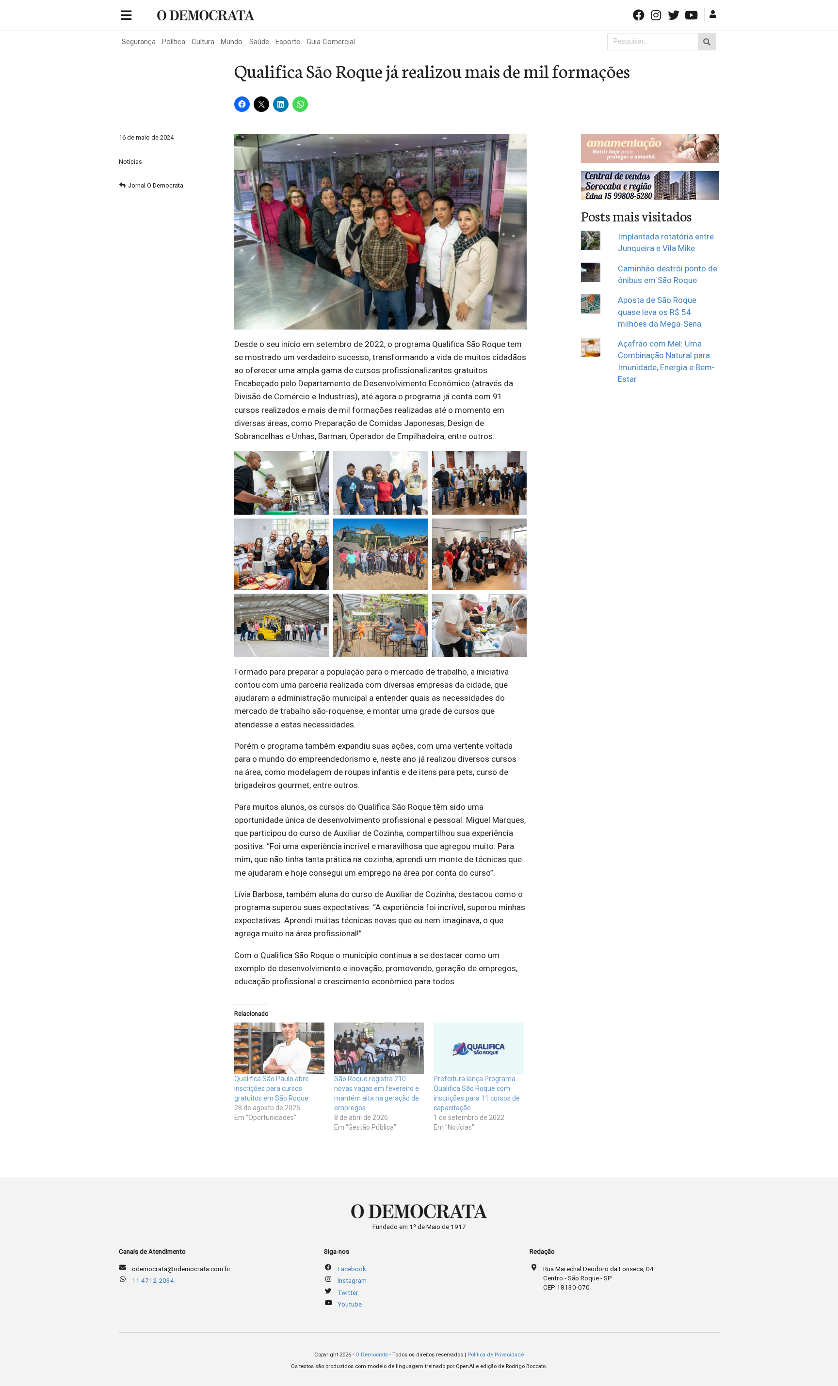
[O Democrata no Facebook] (639, 14)
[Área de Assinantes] (714, 14)
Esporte (287, 41)
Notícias (130, 161)
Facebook (352, 1269)
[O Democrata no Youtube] (692, 14)
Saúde (259, 41)
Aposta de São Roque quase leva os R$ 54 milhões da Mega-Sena (659, 312)
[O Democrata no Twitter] (674, 14)
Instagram (352, 1280)
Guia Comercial (330, 41)
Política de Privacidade (495, 1355)
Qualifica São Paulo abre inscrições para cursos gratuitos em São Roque (271, 1088)
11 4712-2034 (153, 1280)
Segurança (139, 41)
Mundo (231, 41)
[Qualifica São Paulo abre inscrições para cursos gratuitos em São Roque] (279, 1048)
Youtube (350, 1304)
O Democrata (371, 1355)
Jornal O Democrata (155, 185)
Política (173, 41)
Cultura (203, 41)
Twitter (348, 1292)
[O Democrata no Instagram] (657, 14)
